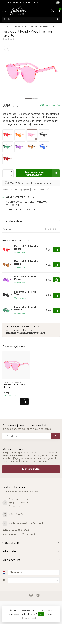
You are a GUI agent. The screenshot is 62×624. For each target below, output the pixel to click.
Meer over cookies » (31, 618)
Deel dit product (39, 189)
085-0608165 (16, 514)
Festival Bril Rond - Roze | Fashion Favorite (34, 26)
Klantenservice (31, 469)
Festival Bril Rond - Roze (15, 386)
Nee (49, 614)
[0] (58, 10)
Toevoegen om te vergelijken (15, 189)
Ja (41, 614)
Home (5, 26)
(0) (17, 39)
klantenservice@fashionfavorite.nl (25, 333)
